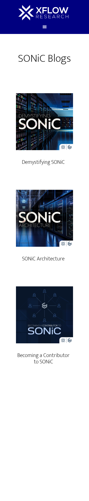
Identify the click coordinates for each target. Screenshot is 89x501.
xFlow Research (43, 12)
